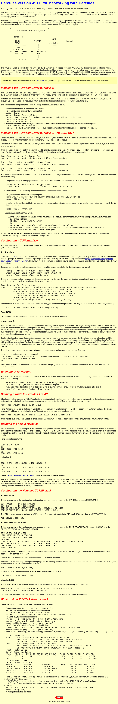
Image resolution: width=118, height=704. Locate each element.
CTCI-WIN (40, 80)
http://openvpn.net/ (17, 257)
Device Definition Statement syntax (21, 475)
